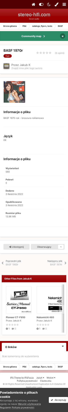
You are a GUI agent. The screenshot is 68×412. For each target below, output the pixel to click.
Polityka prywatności (27, 380)
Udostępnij (17, 246)
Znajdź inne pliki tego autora (26, 68)
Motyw (50, 377)
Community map (31, 36)
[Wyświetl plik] (18, 300)
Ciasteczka (45, 380)
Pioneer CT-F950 (15, 317)
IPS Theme (15, 377)
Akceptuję (59, 399)
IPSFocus (29, 377)
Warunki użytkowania (29, 404)
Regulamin (5, 407)
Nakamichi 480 (45, 317)
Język (39, 377)
